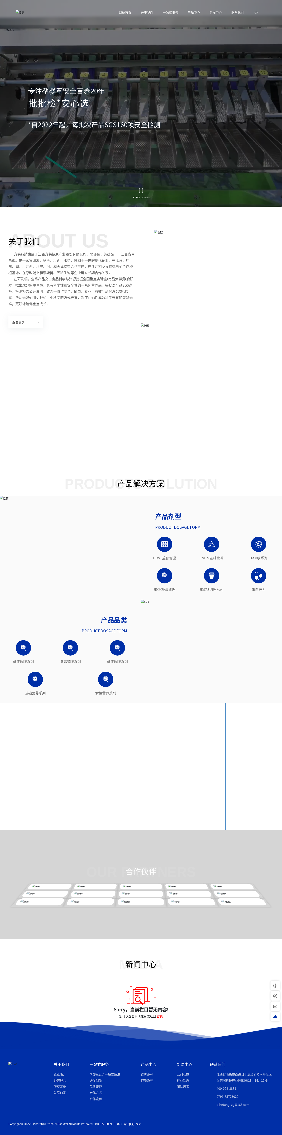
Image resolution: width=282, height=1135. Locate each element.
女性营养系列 (105, 693)
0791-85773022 (227, 1096)
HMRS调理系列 (211, 589)
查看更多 (9, 800)
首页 (160, 1016)
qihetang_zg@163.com (233, 1104)
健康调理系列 (23, 662)
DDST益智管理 (164, 558)
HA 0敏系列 (258, 558)
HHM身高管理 (165, 589)
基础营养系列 (35, 693)
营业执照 (129, 1124)
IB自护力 (259, 589)
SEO (138, 1124)
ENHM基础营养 (211, 558)
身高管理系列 (70, 662)
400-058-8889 (226, 1088)
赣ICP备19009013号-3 (108, 1124)
